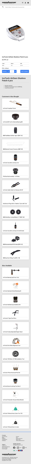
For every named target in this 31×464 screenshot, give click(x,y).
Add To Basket (24, 71)
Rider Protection (19, 438)
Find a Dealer (4, 448)
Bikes (3, 437)
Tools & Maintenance (20, 440)
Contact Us (4, 445)
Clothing (3, 438)
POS (17, 437)
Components (4, 439)
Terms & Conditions (6, 446)
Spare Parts (18, 439)
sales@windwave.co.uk (18, 445)
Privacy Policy (4, 447)
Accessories (4, 436)
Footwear (4, 440)
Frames (17, 436)
